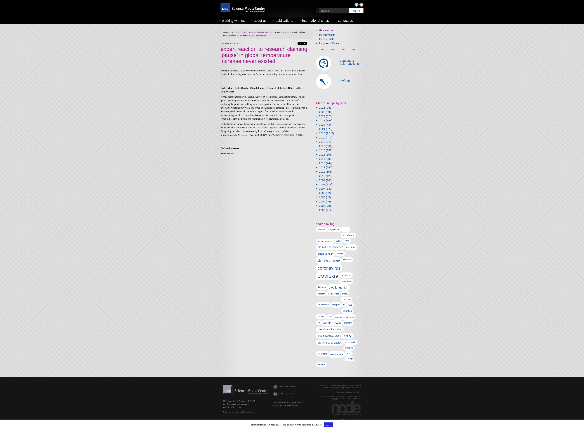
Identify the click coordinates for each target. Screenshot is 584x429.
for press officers (329, 43)
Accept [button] (328, 425)
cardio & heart (326, 253)
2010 (322, 175)
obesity (348, 323)
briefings (344, 80)
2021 (322, 129)
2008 (322, 184)
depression (346, 281)
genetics (347, 311)
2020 (322, 133)
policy (347, 336)
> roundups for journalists (262, 32)
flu (344, 305)
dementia (346, 275)
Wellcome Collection (295, 402)
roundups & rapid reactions (349, 62)
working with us (233, 21)
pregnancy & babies (330, 342)
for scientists (326, 39)
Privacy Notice (248, 411)
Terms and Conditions (232, 411)
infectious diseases (344, 317)
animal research (325, 241)
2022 (322, 124)
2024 (322, 116)
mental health (332, 323)
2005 (322, 197)
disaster (321, 294)
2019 (322, 137)
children (340, 253)
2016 (322, 150)
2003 (322, 205)
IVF (319, 323)
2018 (322, 141)
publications (284, 21)
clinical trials (347, 260)
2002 (322, 210)
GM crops (321, 316)
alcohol (345, 229)
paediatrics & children (330, 329)
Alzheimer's (348, 235)
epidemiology (323, 304)
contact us (345, 21)
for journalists (327, 34)
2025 (322, 111)
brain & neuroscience (330, 247)
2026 (322, 107)
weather (321, 364)
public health (350, 342)
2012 (322, 167)
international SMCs (315, 21)
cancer (350, 247)
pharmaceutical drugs (329, 335)
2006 (322, 193)
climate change (329, 260)
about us (260, 21)
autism (339, 241)
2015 (322, 154)
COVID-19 (328, 276)
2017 (322, 146)
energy (345, 294)
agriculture (321, 229)
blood (347, 241)
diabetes (322, 287)
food (350, 305)
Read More (317, 425)
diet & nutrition (338, 287)
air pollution (333, 230)
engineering (346, 299)
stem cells (322, 354)
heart (330, 316)
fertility (336, 304)
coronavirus (329, 268)
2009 (322, 180)
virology (349, 359)
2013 (322, 163)
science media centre (243, 32)
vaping (348, 353)
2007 (322, 188)
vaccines (336, 354)
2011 (322, 171)
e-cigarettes (333, 293)
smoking (349, 348)
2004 (322, 201)
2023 (322, 120)
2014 (322, 158)
